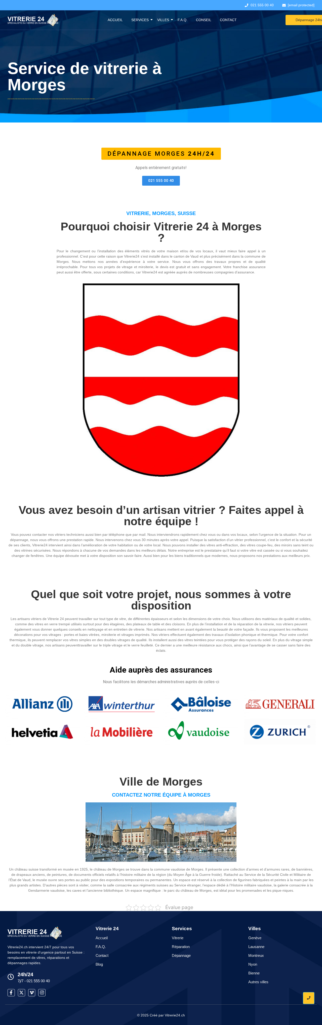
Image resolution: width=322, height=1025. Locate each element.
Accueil (115, 20)
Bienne (254, 973)
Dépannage (181, 955)
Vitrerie (177, 938)
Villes (163, 20)
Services (140, 20)
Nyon (252, 964)
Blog (99, 964)
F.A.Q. (182, 20)
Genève (254, 938)
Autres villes (258, 982)
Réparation (181, 947)
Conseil (203, 20)
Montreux (256, 955)
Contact (228, 20)
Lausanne (256, 947)
